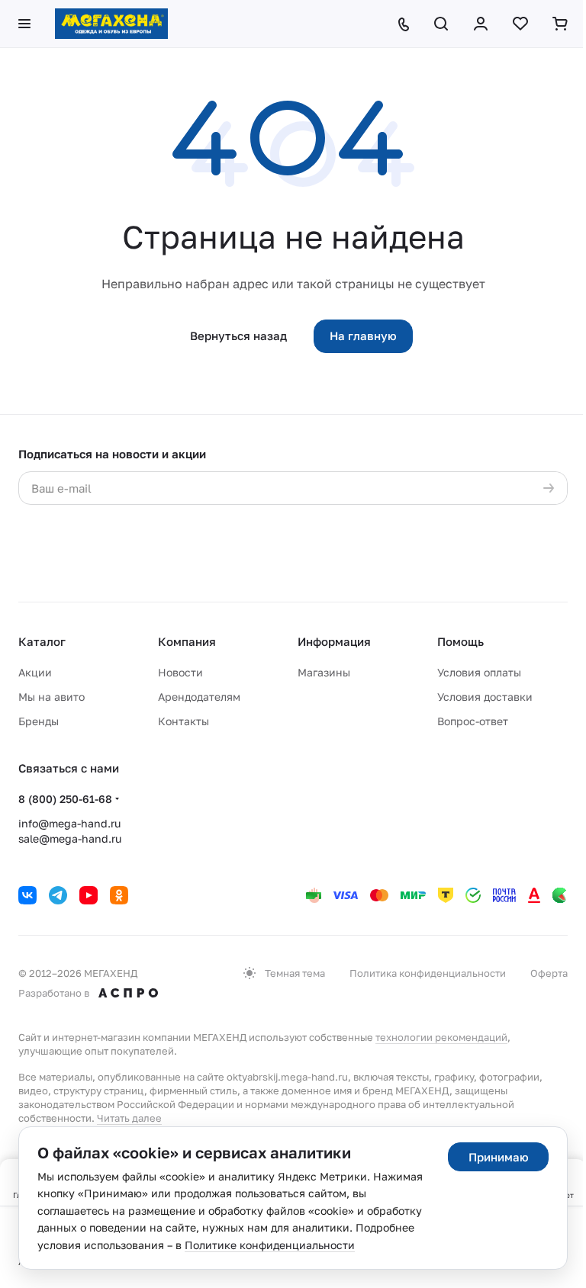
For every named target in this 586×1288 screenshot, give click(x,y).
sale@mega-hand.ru (69, 838)
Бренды (38, 721)
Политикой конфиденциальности (198, 534)
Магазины (324, 672)
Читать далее (129, 1118)
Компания (187, 641)
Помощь (460, 641)
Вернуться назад (238, 335)
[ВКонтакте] (27, 895)
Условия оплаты (479, 672)
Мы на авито (51, 696)
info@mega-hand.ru (69, 823)
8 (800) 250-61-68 (65, 798)
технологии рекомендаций (441, 1037)
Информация (334, 641)
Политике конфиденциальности (270, 1244)
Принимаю (498, 1157)
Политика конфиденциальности (427, 973)
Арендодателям (199, 696)
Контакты (183, 721)
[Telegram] (58, 895)
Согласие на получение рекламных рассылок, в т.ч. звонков (397, 563)
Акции (35, 672)
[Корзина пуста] (560, 23)
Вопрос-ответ (472, 721)
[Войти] (480, 23)
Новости (180, 672)
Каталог (42, 641)
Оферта (549, 973)
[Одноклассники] (119, 895)
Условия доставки (485, 696)
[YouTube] (88, 895)
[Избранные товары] (520, 23)
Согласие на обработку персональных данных (402, 518)
